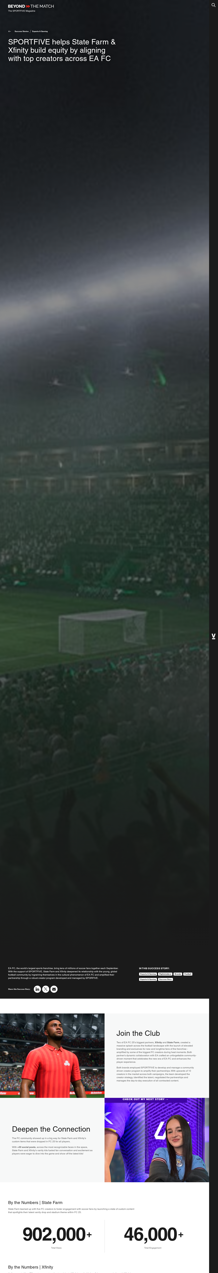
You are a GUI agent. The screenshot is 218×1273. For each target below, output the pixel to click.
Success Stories (22, 31)
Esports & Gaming (40, 31)
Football (187, 974)
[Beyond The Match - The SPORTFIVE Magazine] (31, 8)
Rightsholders (165, 974)
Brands (178, 974)
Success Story (165, 979)
